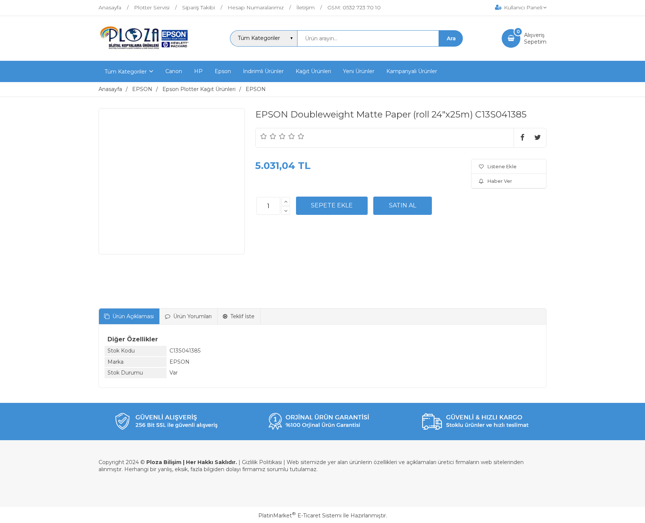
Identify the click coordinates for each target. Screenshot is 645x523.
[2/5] (268, 136)
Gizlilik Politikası (262, 462)
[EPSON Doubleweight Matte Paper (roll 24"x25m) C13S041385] (171, 181)
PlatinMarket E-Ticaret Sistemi (300, 515)
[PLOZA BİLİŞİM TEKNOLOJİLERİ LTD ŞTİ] (145, 54)
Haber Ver (499, 181)
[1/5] (263, 136)
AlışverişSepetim (535, 38)
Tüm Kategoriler (126, 71)
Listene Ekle (502, 166)
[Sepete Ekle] (332, 205)
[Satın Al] (402, 205)
